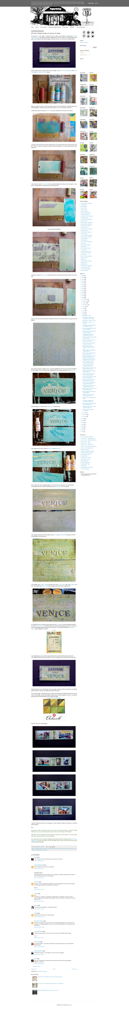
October (84, 302)
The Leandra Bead (85, 468)
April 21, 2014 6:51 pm (39, 877)
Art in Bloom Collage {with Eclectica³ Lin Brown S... (88, 401)
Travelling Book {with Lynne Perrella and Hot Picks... (88, 335)
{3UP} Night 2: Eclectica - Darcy (89, 320)
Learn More (91, 3)
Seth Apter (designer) (85, 267)
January (84, 416)
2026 (82, 275)
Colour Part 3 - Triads (85, 441)
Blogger (70, 1004)
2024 (82, 279)
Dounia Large (84, 220)
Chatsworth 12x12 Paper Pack (54, 697)
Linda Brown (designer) (86, 252)
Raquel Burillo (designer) (86, 260)
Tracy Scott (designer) (86, 268)
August (84, 306)
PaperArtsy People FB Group (55, 27)
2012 (82, 420)
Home (32, 27)
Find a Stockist (43, 27)
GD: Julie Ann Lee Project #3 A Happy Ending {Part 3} (88, 383)
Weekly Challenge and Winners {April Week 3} (89, 371)
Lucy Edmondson (38, 931)
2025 (82, 277)
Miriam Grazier (84, 257)
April (84, 313)
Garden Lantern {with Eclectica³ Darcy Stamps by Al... (89, 353)
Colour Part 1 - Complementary (87, 438)
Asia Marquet (84, 206)
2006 (82, 431)
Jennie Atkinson (84, 238)
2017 (82, 292)
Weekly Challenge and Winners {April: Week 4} (89, 350)
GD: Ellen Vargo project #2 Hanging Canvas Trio (88, 365)
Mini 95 (55, 534)
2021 (82, 284)
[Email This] (49, 847)
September (85, 304)
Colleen (36, 893)
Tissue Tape (83, 465)
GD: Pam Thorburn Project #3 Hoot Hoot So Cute (88, 340)
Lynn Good (83, 254)
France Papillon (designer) (86, 235)
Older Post (74, 969)
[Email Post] (47, 846)
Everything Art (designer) (86, 232)
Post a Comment (36, 966)
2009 (82, 426)
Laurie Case (83, 249)
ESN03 (58, 624)
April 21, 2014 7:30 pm (39, 901)
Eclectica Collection (50, 848)
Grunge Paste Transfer (86, 457)
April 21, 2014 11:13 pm (39, 916)
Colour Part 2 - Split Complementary (89, 439)
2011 (82, 422)
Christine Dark (84, 209)
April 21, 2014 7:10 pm (39, 889)
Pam (38, 36)
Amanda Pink (84, 204)
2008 (82, 427)
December (85, 299)
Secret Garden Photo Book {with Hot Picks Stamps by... (89, 377)
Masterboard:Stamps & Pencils (87, 451)
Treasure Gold (43, 584)
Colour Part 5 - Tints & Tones (87, 444)
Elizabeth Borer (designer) (86, 224)
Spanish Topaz (61, 584)
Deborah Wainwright (38, 865)
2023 (82, 281)
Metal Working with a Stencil (87, 467)
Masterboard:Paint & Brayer (87, 452)
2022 (82, 282)
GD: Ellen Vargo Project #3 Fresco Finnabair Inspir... (88, 362)
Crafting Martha (84, 217)
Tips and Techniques (80, 27)
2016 (82, 294)
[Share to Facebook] (53, 847)
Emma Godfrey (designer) (86, 228)
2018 (82, 290)
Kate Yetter (83, 243)
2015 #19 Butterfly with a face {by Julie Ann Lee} (48, 990)
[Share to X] (51, 847)
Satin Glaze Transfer (85, 459)
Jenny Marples (84, 240)
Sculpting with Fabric (85, 464)
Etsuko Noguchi (84, 230)
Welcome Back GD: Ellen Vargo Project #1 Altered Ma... (89, 368)
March (84, 412)
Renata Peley (84, 262)
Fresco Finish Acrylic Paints (60, 848)
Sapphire (73, 584)
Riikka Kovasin (84, 264)
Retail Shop (65, 27)
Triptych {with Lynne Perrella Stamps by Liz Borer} (88, 395)
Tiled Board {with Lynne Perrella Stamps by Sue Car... (89, 407)
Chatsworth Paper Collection (40, 848)
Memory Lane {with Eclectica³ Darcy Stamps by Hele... (88, 374)
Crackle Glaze (50, 406)
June (84, 310)
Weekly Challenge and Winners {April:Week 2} (89, 392)
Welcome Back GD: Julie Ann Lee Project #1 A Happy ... (89, 389)
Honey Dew (44, 275)
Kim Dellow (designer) (86, 248)
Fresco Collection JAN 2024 (87, 436)
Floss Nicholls (84, 233)
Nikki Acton (83, 259)
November (85, 301)
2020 (82, 286)
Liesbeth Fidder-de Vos (86, 251)
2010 (82, 424)
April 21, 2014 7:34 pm (39, 908)
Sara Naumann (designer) (86, 265)
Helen (35, 857)
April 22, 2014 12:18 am (39, 927)
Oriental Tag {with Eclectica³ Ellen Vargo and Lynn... (89, 337)
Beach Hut (47, 110)
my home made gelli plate (65, 70)
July (84, 308)
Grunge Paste (84, 456)
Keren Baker (37, 941)
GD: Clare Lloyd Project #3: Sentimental (88, 410)
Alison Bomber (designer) (86, 203)
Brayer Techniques (85, 449)
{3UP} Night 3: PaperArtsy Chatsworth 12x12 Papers (88, 318)
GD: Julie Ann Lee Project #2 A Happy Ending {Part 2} (88, 386)
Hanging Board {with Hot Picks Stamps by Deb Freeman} (88, 359)
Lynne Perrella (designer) (86, 256)
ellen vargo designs (38, 920)
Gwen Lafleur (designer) (86, 236)
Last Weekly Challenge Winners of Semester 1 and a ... (89, 326)
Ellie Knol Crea (84, 227)
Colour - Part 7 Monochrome (87, 448)
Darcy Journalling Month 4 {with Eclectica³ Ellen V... (89, 329)
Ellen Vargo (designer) (86, 225)
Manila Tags (68, 848)
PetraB (35, 913)
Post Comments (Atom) (42, 971)
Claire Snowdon (84, 211)
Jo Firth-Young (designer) (86, 241)
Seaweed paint (62, 534)
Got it (96, 3)
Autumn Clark (84, 208)
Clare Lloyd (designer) (86, 212)
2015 (82, 295)
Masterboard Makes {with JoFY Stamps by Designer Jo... (89, 356)
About (37, 27)
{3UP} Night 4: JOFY (86, 315)
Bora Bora (73, 370)
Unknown (36, 881)
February (85, 414)
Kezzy (35, 958)
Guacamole (45, 184)
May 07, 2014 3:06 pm (39, 963)
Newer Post (34, 969)
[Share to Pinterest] (54, 847)
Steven (35, 905)
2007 (82, 429)
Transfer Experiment (85, 462)
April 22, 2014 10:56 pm (39, 946)
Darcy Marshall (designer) (86, 219)
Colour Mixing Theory (85, 454)
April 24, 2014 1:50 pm (39, 954)
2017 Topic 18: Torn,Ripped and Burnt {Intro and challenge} (50, 983)
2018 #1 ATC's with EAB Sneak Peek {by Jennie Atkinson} (50, 976)
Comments (84, 54)
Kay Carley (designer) (85, 244)
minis (72, 848)
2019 (82, 288)
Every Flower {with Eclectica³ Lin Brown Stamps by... (89, 332)
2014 (82, 297)
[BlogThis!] (50, 847)
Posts (83, 52)
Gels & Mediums (84, 460)
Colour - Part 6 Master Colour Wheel (89, 446)
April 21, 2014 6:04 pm (39, 860)
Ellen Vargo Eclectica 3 (41, 72)
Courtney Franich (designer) (87, 216)
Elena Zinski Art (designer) (86, 222)
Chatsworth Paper (40, 626)
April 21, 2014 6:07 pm (39, 868)
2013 (82, 418)
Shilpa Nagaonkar (38, 950)
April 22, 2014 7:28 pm (39, 937)
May (84, 312)
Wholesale (72, 27)
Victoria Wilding (84, 270)
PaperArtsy (58, 486)
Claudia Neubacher (85, 214)
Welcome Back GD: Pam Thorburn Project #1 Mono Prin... (88, 347)
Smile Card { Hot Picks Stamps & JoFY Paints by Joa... (89, 404)
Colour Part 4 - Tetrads (86, 443)
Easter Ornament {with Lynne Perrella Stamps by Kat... (88, 380)
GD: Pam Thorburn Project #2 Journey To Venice (88, 343)
